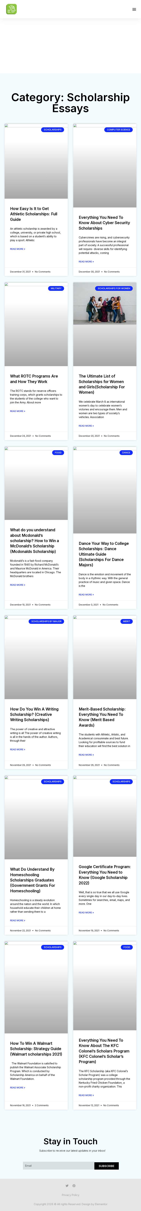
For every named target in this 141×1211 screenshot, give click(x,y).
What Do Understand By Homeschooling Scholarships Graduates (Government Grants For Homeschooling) (32, 880)
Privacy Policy (70, 1195)
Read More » (17, 249)
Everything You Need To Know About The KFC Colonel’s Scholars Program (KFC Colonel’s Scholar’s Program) (104, 1051)
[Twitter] (67, 1185)
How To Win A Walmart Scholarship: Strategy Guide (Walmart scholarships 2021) (36, 1049)
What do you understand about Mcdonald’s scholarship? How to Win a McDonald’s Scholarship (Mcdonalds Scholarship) (34, 541)
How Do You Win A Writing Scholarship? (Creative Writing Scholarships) (34, 714)
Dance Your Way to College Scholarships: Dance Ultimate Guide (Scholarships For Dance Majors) (104, 554)
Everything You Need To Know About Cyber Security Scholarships (104, 223)
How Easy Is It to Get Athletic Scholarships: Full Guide (33, 214)
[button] (134, 9)
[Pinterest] (74, 1185)
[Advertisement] (70, 45)
